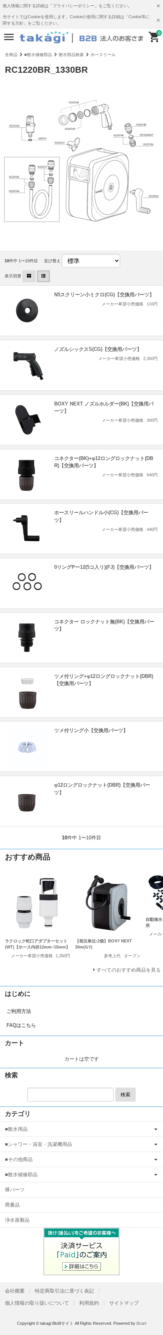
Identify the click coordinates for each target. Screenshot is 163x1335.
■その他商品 (19, 1159)
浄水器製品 (17, 1220)
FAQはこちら (21, 1025)
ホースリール (103, 54)
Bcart (141, 1323)
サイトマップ (124, 1303)
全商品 (11, 54)
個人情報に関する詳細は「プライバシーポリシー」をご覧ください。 (67, 5)
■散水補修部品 (38, 54)
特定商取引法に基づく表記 (64, 1291)
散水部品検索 (71, 54)
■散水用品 (16, 1129)
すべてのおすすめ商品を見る (129, 970)
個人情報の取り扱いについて (37, 1303)
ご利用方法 (18, 1011)
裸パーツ (15, 1190)
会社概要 (15, 1291)
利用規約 (89, 1303)
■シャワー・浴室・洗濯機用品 (38, 1144)
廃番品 (12, 1205)
